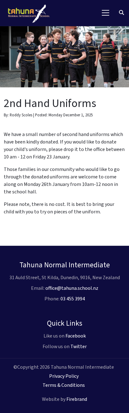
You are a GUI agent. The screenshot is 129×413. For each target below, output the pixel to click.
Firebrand (76, 399)
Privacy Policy (64, 376)
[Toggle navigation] (105, 13)
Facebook (75, 336)
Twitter (78, 346)
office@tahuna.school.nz (71, 288)
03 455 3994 (72, 298)
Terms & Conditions (64, 385)
